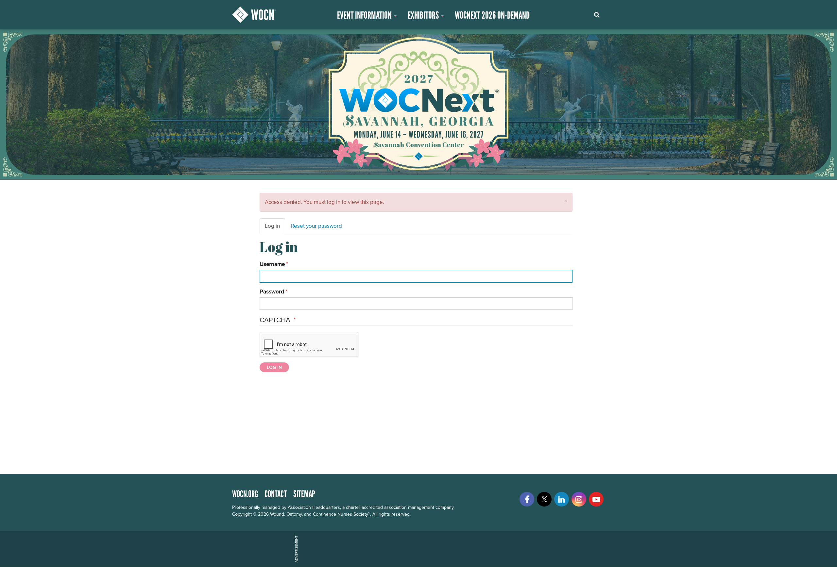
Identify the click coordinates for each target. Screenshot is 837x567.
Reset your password (316, 226)
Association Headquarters (314, 507)
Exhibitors (424, 15)
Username (272, 264)
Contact (276, 493)
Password (272, 291)
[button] (566, 200)
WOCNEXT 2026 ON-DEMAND (492, 15)
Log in (272, 226)
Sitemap (304, 493)
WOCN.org (245, 493)
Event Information (365, 15)
